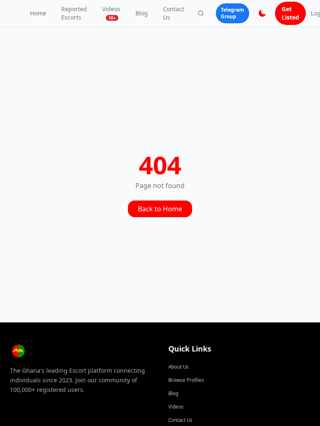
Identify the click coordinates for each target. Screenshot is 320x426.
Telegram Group (232, 13)
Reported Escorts (74, 13)
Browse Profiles (186, 380)
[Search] (201, 13)
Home (38, 13)
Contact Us (173, 13)
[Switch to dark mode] (262, 13)
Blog (141, 13)
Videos (111, 13)
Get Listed (290, 13)
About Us (178, 367)
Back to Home (160, 208)
